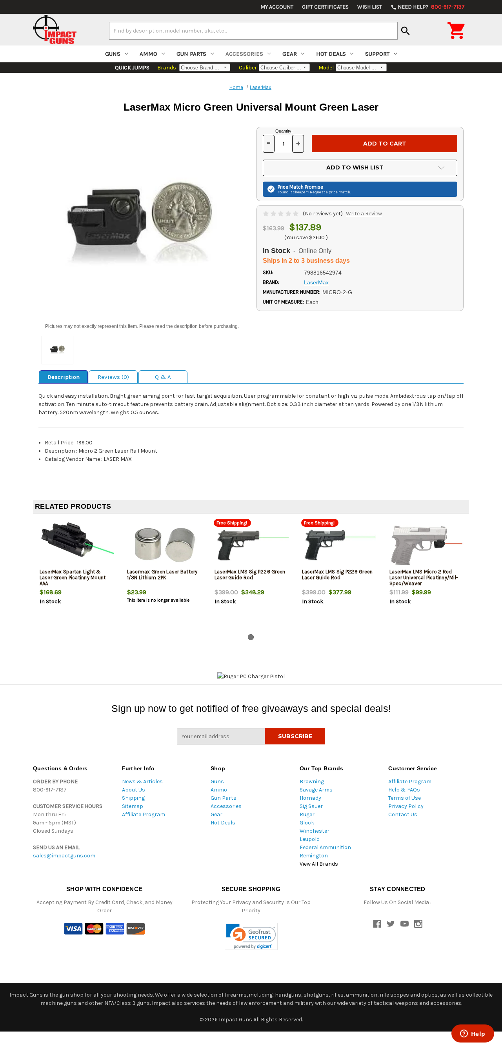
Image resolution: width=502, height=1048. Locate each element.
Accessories (244, 53)
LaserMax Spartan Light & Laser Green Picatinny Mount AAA (73, 577)
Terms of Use (404, 798)
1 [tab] (251, 637)
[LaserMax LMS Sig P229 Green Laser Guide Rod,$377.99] (339, 545)
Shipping (133, 798)
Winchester (314, 831)
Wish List (369, 7)
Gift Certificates (325, 7)
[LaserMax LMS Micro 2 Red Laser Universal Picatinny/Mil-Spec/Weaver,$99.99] (427, 545)
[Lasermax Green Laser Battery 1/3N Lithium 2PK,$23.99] (164, 545)
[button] (251, 936)
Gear (289, 53)
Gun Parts (191, 53)
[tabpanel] (76, 575)
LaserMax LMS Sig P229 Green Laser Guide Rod (337, 574)
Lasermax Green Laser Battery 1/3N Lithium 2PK (162, 574)
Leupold (310, 839)
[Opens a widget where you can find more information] (472, 1034)
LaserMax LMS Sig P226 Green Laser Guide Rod (250, 574)
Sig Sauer (311, 806)
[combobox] (253, 30)
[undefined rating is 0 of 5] (281, 213)
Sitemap (132, 806)
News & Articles (142, 781)
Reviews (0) (113, 376)
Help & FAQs (404, 789)
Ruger (307, 814)
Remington (314, 855)
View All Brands (319, 864)
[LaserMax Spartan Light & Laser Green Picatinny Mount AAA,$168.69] (77, 545)
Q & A (163, 376)
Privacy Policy (406, 806)
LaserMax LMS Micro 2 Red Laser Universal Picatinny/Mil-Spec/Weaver (423, 577)
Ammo (148, 53)
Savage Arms (316, 789)
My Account (276, 7)
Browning (312, 781)
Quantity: (284, 131)
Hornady (310, 798)
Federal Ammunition (325, 847)
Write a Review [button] (364, 213)
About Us (133, 789)
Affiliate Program (143, 814)
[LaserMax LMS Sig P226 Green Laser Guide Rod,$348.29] (252, 545)
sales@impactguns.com (64, 855)
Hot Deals (331, 53)
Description (63, 376)
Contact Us (402, 814)
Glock (307, 822)
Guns (112, 53)
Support (377, 53)
